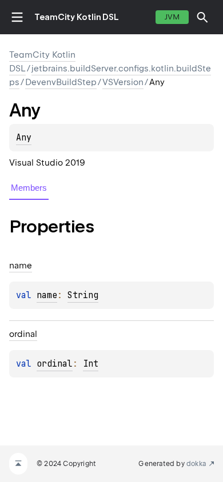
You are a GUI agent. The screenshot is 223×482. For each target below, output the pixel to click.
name (47, 295)
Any (23, 137)
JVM (172, 17)
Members (29, 187)
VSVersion (123, 82)
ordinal (55, 363)
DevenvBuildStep (61, 82)
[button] (202, 17)
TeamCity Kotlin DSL (76, 17)
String (82, 295)
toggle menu (17, 17)
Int (90, 363)
